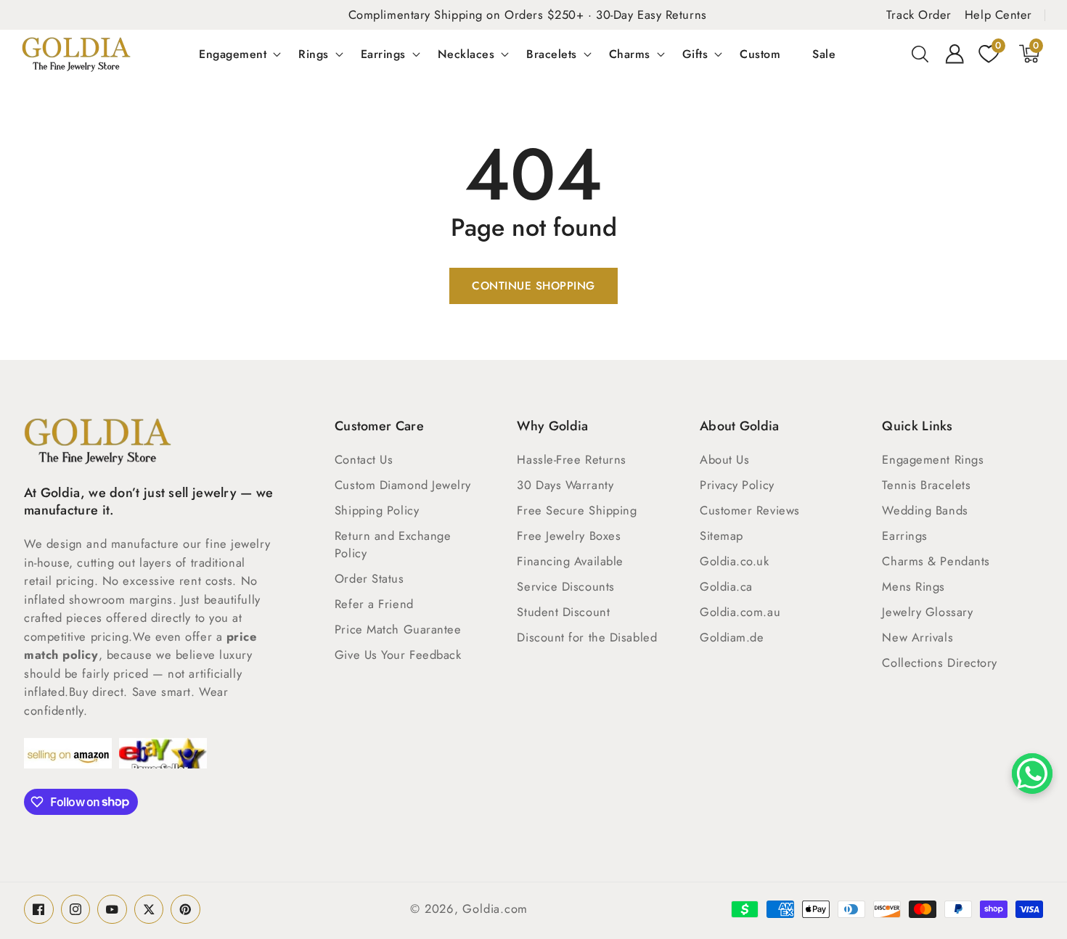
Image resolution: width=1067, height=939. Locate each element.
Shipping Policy (377, 510)
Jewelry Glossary (927, 611)
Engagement (232, 53)
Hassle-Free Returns (571, 459)
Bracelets (551, 53)
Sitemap (721, 535)
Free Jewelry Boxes (569, 535)
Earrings (383, 53)
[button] (920, 53)
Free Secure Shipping (577, 510)
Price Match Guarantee (398, 629)
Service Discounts (565, 586)
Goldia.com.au (740, 611)
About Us (724, 459)
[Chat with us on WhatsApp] (1032, 773)
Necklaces (466, 53)
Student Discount (563, 611)
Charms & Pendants (935, 561)
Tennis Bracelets (926, 484)
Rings (313, 53)
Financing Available (570, 561)
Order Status (369, 578)
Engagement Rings (933, 459)
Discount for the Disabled (587, 637)
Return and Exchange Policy (393, 544)
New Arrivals (917, 637)
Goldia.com (495, 908)
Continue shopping (533, 286)
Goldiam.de (732, 637)
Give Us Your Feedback (398, 654)
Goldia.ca (726, 586)
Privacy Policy (737, 484)
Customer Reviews (750, 510)
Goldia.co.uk (734, 561)
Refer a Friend (374, 603)
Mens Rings (913, 586)
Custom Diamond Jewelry (403, 484)
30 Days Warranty (565, 484)
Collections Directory (939, 662)
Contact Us (364, 459)
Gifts (695, 53)
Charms (629, 53)
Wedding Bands (925, 510)
